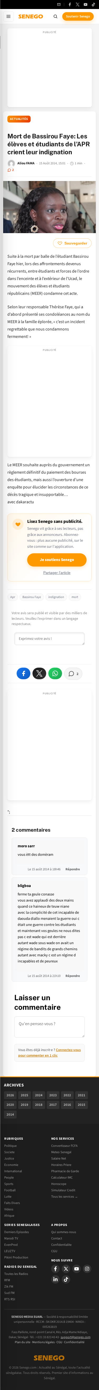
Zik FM (8, 1286)
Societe (9, 1152)
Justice (9, 1158)
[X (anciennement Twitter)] (78, 4)
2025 (24, 1095)
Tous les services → (64, 1196)
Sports (8, 1183)
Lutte (7, 1196)
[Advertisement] (49, 69)
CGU (54, 1251)
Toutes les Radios (16, 1273)
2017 (53, 1104)
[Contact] (58, 4)
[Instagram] (87, 1269)
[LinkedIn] (55, 1279)
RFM (7, 1280)
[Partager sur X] (39, 673)
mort (75, 597)
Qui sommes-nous (63, 1232)
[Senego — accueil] (31, 16)
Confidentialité (74, 1342)
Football (10, 1190)
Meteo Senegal (61, 1152)
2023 (53, 1095)
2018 (39, 1104)
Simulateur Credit (63, 1190)
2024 (39, 1095)
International (13, 1171)
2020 (10, 1104)
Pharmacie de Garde (65, 1171)
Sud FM (9, 1293)
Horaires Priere (61, 1164)
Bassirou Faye (31, 597)
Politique (10, 1145)
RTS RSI (9, 1299)
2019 (24, 1104)
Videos (8, 1209)
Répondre (72, 869)
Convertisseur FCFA (64, 1145)
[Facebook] (70, 4)
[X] (66, 1269)
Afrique (9, 1215)
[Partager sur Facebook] (23, 673)
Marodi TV (11, 1238)
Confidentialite (61, 1244)
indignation (56, 597)
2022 (67, 1095)
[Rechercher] (55, 16)
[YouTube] (85, 4)
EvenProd (11, 1244)
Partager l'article (56, 573)
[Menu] (8, 16)
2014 (10, 1114)
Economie (11, 1164)
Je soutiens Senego (57, 560)
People (9, 1177)
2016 (67, 1104)
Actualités (19, 119)
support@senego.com (76, 1337)
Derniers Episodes (16, 1232)
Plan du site (22, 1342)
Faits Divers (12, 1203)
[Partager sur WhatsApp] (55, 673)
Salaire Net (58, 1158)
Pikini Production (16, 1257)
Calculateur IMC (62, 1177)
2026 (10, 1095)
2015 (81, 1104)
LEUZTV (9, 1251)
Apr (12, 597)
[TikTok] (93, 4)
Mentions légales (43, 1342)
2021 (81, 1095)
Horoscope (58, 1183)
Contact (56, 1238)
